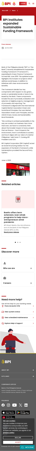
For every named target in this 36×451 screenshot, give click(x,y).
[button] (15, 242)
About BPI (5, 10)
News (13, 10)
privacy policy (8, 433)
